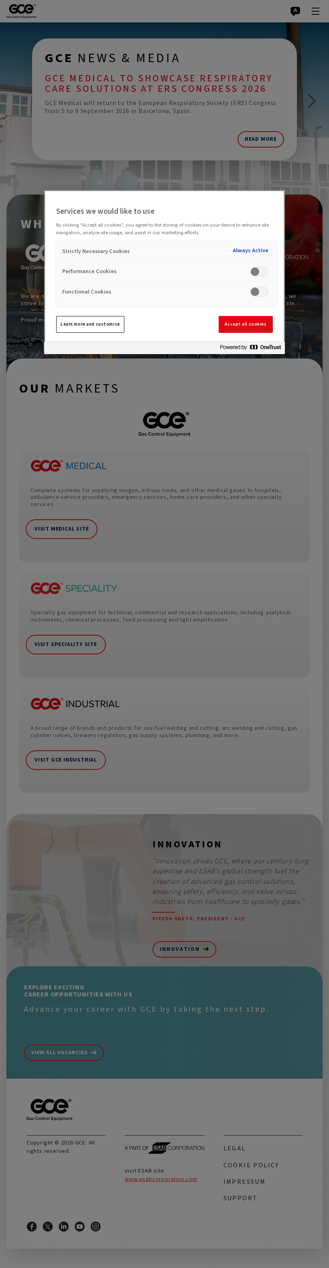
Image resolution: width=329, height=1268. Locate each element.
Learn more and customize (90, 324)
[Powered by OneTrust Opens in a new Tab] (250, 349)
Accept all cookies (245, 324)
